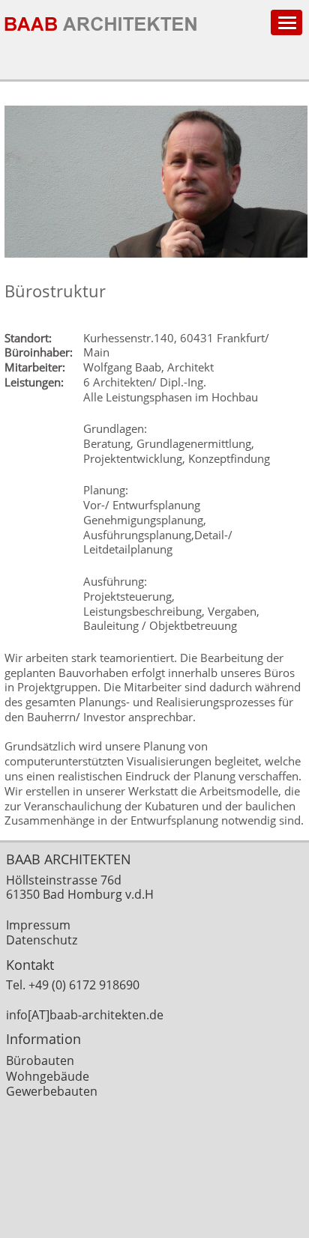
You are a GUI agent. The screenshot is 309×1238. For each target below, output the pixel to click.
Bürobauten (40, 1060)
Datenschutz (41, 940)
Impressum (38, 925)
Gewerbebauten (52, 1091)
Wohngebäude (47, 1076)
